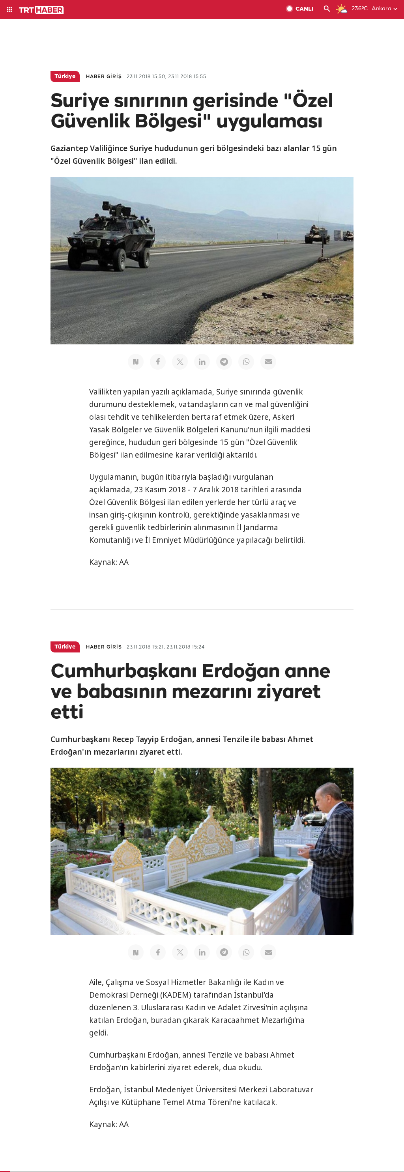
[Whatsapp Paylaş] (246, 362)
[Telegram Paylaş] (224, 362)
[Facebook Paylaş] (158, 362)
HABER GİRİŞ (104, 76)
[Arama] (327, 9)
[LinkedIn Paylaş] (202, 362)
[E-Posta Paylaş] (268, 362)
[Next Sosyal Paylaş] (136, 362)
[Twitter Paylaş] (180, 362)
